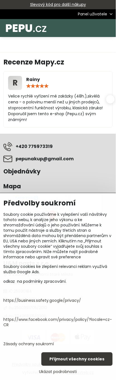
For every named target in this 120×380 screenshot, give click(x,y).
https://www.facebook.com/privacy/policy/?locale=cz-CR (57, 322)
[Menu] (109, 28)
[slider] (37, 86)
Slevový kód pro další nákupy (58, 4)
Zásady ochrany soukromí (28, 344)
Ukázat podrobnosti (58, 371)
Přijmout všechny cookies (76, 359)
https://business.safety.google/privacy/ (42, 300)
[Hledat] (82, 28)
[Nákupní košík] (95, 28)
